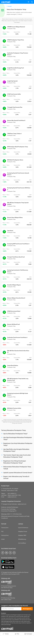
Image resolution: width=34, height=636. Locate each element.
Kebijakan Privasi (22, 531)
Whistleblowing (22, 539)
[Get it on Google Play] (17, 562)
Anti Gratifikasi (22, 543)
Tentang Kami (4, 527)
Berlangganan (27, 608)
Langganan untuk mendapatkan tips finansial (14, 605)
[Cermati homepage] (7, 628)
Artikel (2, 539)
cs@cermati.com (12, 497)
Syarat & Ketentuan (23, 527)
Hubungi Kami (4, 535)
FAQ (2, 531)
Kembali (10, 6)
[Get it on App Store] (17, 567)
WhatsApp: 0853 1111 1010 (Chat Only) (11, 514)
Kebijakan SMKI (22, 535)
